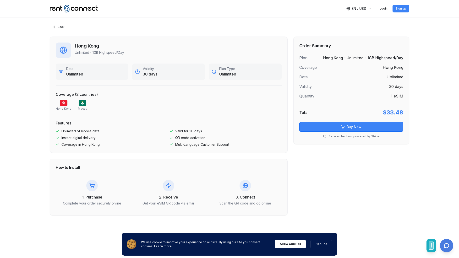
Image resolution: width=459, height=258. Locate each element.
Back (61, 27)
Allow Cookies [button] (290, 244)
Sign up (401, 8)
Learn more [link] (163, 246)
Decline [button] (321, 244)
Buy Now (354, 127)
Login (384, 8)
